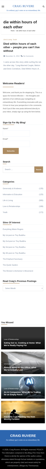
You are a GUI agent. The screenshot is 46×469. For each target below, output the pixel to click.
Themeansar (33, 466)
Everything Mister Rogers (13, 229)
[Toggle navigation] (3, 6)
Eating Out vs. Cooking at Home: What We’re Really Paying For (22, 344)
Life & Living (7, 39)
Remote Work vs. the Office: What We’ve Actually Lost (20, 368)
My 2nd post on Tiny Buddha (14, 241)
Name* (5, 128)
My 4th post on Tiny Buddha (14, 253)
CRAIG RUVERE (23, 6)
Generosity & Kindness (12, 188)
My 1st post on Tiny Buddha (14, 235)
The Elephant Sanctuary (12, 259)
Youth (15, 39)
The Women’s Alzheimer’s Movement (18, 271)
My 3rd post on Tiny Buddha (14, 247)
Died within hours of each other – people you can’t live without (21, 47)
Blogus (23, 466)
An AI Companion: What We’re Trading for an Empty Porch (22, 393)
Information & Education (12, 194)
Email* (5, 139)
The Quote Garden (10, 265)
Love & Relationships (11, 206)
